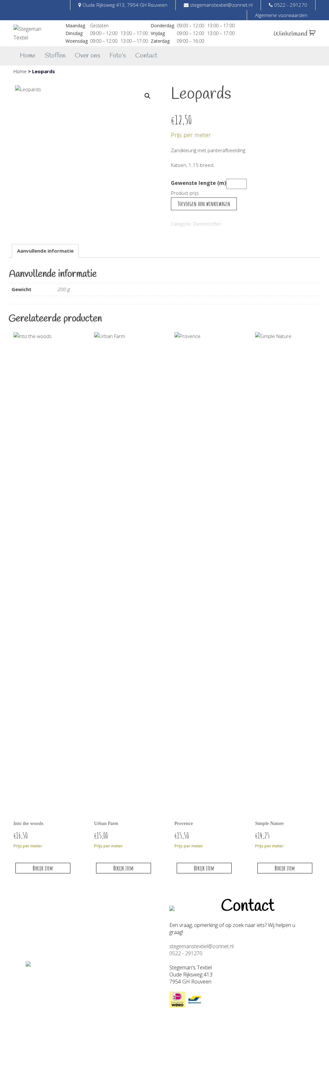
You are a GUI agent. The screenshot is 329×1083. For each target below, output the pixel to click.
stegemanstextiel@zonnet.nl (201, 946)
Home (27, 55)
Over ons (87, 55)
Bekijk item (43, 868)
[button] (147, 96)
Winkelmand (291, 34)
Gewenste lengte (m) (198, 182)
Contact (146, 55)
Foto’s (118, 55)
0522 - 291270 (185, 953)
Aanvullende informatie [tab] (45, 250)
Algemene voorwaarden (281, 15)
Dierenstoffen (207, 224)
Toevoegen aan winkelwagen (204, 204)
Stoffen (55, 55)
